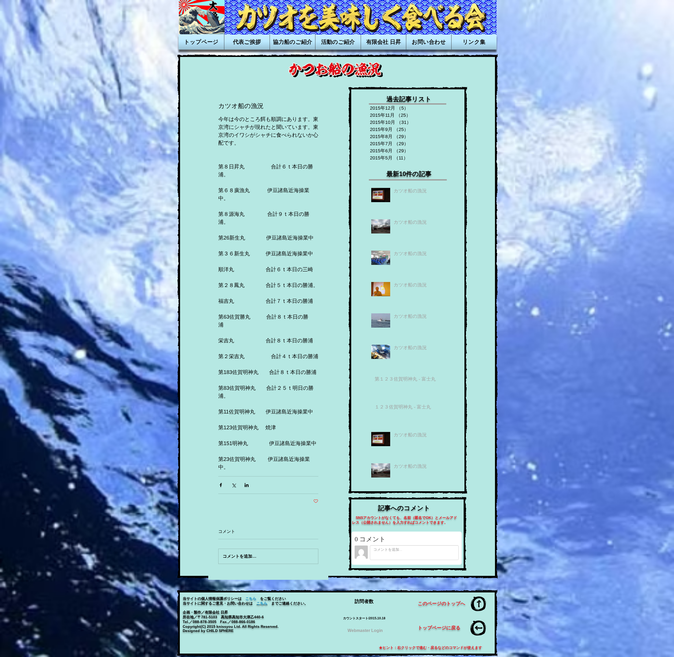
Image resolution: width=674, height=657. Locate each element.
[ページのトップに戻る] (478, 604)
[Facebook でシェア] (220, 485)
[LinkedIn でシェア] (246, 485)
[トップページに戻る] (478, 628)
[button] (383, 42)
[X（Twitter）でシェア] (233, 485)
